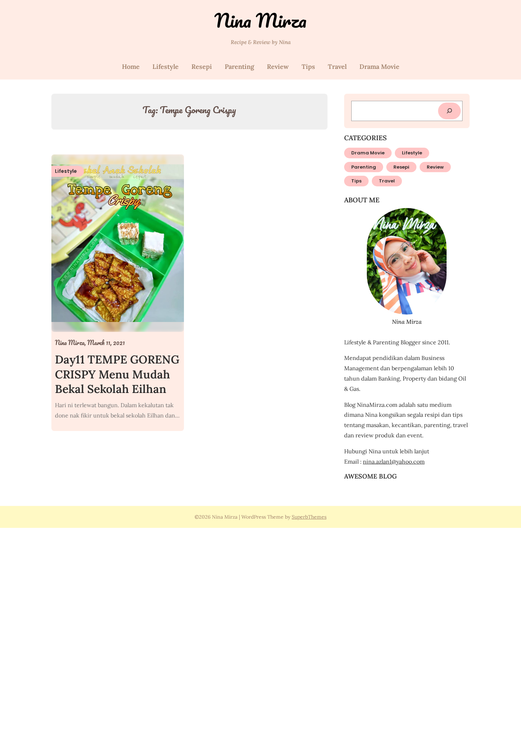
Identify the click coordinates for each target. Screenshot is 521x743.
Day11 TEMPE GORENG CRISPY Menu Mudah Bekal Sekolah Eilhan (117, 374)
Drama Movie (379, 66)
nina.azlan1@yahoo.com (394, 461)
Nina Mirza (260, 20)
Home (131, 66)
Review (278, 66)
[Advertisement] (212, 634)
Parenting (239, 66)
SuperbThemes (309, 517)
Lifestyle (165, 66)
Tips (308, 66)
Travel (337, 66)
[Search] (449, 111)
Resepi (201, 66)
